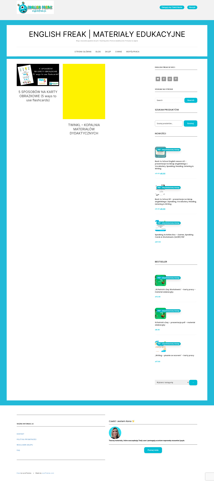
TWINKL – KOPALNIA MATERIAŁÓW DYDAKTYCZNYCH (84, 129)
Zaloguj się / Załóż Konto (172, 7)
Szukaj (190, 123)
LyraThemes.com (48, 473)
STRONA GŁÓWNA (83, 51)
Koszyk (192, 7)
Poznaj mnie (153, 450)
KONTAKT (20, 434)
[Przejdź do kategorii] (193, 382)
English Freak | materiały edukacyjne (107, 34)
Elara (18, 473)
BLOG (98, 51)
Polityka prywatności (26, 439)
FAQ (18, 450)
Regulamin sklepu (25, 445)
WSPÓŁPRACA (132, 51)
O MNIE (118, 51)
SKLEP (108, 51)
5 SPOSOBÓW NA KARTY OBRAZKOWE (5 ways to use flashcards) (37, 96)
